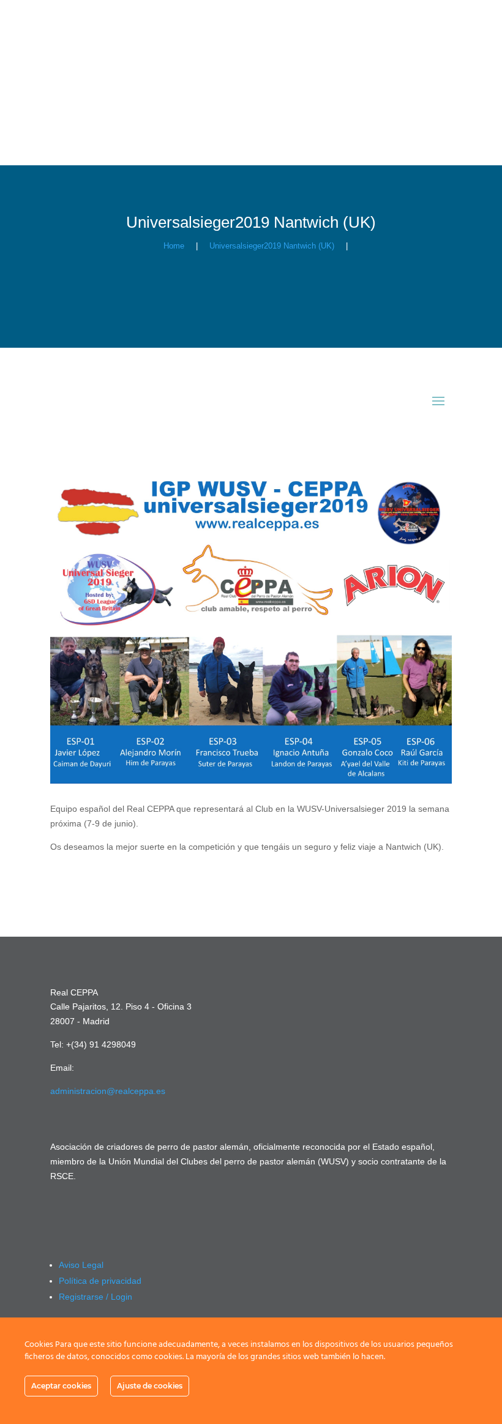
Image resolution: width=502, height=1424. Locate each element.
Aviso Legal (81, 1265)
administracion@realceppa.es (107, 1091)
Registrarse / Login (95, 1297)
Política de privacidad (100, 1281)
